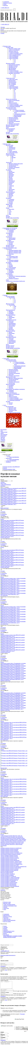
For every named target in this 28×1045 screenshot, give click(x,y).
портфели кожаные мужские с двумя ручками (11, 861)
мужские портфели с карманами (8, 881)
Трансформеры (12, 323)
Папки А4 (11, 101)
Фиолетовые (12, 189)
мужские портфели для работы (8, 873)
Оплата (2, 29)
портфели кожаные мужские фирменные (10, 860)
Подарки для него (10, 245)
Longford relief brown (5, 652)
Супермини (11, 199)
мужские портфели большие (7, 871)
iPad (15, 89)
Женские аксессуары (11, 376)
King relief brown (4, 739)
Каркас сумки (9, 204)
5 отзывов (3, 511)
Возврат (5, 928)
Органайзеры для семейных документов (15, 389)
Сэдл (10, 210)
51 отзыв (3, 541)
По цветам (8, 169)
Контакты (5, 5)
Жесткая (11, 206)
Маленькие (11, 200)
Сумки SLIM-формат (13, 56)
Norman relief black (5, 567)
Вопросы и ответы (7, 2)
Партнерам (5, 917)
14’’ (15, 60)
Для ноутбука (12, 297)
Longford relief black (5, 824)
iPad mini (13, 157)
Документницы (12, 120)
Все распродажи (10, 406)
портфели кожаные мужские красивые (9, 849)
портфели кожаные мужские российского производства (13, 866)
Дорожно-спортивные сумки (10, 905)
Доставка (3, 27)
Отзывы (2, 33)
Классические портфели (14, 64)
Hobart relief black (5, 508)
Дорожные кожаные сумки (15, 250)
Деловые (11, 146)
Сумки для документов (14, 49)
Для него (11, 402)
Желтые (10, 177)
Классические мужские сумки (17, 841)
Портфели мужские (13, 65)
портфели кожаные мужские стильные (9, 869)
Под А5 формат (12, 84)
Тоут (10, 212)
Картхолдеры (12, 168)
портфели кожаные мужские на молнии (10, 857)
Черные (10, 171)
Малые (10, 263)
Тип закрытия (9, 233)
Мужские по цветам (10, 314)
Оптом (4, 4)
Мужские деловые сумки (14, 48)
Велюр (10, 196)
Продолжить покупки (5, 1015)
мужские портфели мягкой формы (8, 885)
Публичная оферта (7, 932)
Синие (10, 188)
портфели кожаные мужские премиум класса (11, 862)
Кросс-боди (11, 209)
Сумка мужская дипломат (7, 835)
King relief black (4, 796)
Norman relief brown (5, 537)
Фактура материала (10, 128)
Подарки (8, 132)
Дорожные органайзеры (14, 121)
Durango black (4, 768)
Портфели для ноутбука (14, 73)
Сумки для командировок (15, 54)
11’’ (15, 94)
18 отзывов (3, 656)
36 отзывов (3, 599)
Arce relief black (4, 595)
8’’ (14, 90)
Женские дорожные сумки (15, 252)
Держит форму (12, 238)
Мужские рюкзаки (10, 126)
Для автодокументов (13, 118)
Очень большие (12, 267)
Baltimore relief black (5, 710)
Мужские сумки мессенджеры (8, 843)
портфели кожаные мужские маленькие (10, 851)
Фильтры (3, 441)
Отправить (3, 966)
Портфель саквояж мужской (11, 839)
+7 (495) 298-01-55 (5, 7)
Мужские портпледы (10, 844)
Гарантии (5, 929)
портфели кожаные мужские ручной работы (11, 867)
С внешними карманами (14, 106)
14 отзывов (3, 771)
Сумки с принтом (13, 151)
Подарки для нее (10, 246)
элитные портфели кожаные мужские (9, 856)
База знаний (6, 934)
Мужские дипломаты (17, 840)
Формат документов (10, 229)
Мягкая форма (12, 239)
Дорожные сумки (13, 410)
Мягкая (10, 205)
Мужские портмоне (13, 117)
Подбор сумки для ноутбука (12, 133)
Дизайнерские (12, 147)
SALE (7, 127)
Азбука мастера (6, 919)
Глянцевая (11, 271)
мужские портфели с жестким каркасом (10, 886)
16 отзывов (3, 685)
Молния (10, 234)
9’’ (14, 91)
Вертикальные (12, 80)
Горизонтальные (12, 81)
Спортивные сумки (13, 256)
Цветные (11, 190)
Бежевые (11, 173)
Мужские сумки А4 (13, 51)
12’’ (15, 95)
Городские (11, 321)
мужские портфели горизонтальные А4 (10, 878)
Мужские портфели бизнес (7, 872)
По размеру (8, 198)
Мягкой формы (12, 69)
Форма (7, 208)
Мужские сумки (12, 407)
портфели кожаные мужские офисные (9, 870)
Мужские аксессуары (11, 107)
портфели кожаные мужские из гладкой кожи (11, 848)
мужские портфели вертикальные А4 (9, 880)
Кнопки (10, 235)
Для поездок (9, 249)
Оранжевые (11, 182)
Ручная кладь (9, 273)
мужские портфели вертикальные (8, 883)
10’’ (15, 93)
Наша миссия (6, 915)
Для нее (10, 404)
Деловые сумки (9, 47)
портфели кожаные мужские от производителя (11, 864)
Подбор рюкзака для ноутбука (13, 348)
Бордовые (11, 175)
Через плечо (3, 483)
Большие (11, 203)
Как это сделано (7, 921)
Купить (2, 519)
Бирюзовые (11, 174)
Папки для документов (11, 99)
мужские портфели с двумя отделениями (10, 877)
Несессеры (11, 122)
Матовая (11, 131)
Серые (10, 187)
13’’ (15, 59)
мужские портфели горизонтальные (9, 882)
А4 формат (11, 230)
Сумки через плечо (10, 78)
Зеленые (11, 178)
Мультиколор (12, 180)
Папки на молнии (13, 102)
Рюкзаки (11, 411)
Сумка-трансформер (13, 57)
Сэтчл (10, 211)
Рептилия (11, 195)
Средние (11, 201)
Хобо (10, 214)
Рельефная (11, 129)
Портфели (3, 485)
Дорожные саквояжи (13, 260)
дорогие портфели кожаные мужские (9, 855)
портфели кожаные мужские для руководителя (11, 853)
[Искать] (14, 9)
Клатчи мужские (12, 109)
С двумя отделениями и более (15, 53)
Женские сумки (9, 145)
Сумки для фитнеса (13, 257)
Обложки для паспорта (14, 123)
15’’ (15, 62)
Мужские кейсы (8, 840)
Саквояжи (8, 258)
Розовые (11, 183)
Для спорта (8, 255)
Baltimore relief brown (5, 680)
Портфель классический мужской (8, 838)
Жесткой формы (12, 68)
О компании (6, 1)
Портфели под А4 (13, 67)
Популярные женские (11, 337)
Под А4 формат (12, 83)
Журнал (5, 933)
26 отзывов (3, 743)
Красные (11, 179)
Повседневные (12, 324)
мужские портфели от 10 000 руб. (8, 876)
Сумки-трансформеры (6, 484)
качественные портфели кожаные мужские (10, 854)
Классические (12, 148)
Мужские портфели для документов (14, 837)
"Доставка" (22, 1014)
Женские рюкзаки (10, 153)
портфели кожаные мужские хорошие (9, 850)
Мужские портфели (10, 63)
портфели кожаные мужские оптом (9, 859)
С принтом (11, 185)
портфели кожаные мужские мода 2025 (10, 865)
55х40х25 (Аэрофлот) (14, 278)
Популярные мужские (11, 319)
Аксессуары (9, 162)
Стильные (11, 322)
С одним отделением (13, 52)
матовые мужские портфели (7, 875)
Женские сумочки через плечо (16, 163)
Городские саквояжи (13, 261)
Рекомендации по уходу (8, 931)
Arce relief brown (4, 623)
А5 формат (11, 231)
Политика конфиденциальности (8, 955)
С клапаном (11, 85)
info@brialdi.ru (3, 941)
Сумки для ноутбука (13, 58)
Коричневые (11, 172)
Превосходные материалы (9, 920)
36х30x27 (11, 274)
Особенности (9, 236)
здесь (6, 970)
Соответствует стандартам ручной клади (15, 281)
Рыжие (10, 184)
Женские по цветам (10, 330)
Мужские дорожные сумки (12, 125)
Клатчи (10, 150)
